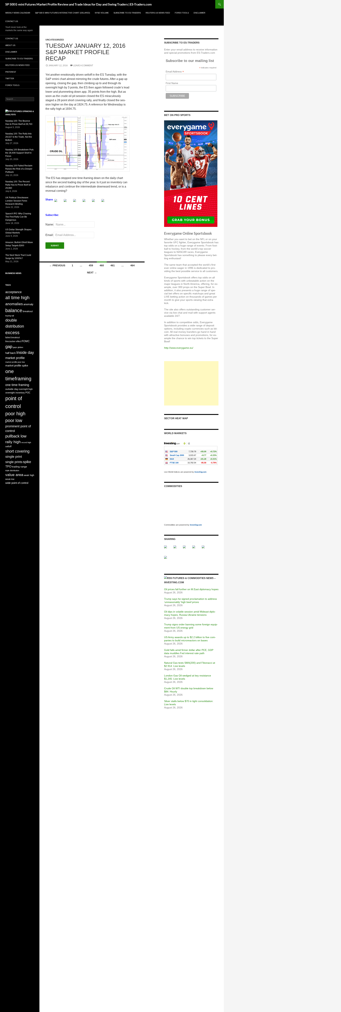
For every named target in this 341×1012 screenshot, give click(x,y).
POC (27, 392)
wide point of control (16, 482)
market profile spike (16, 365)
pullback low (15, 436)
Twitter (9, 78)
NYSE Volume (102, 13)
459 (91, 265)
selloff (8, 446)
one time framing (17, 385)
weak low (9, 479)
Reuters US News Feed (158, 13)
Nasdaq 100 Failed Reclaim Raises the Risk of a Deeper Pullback (18, 168)
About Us (10, 45)
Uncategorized (54, 40)
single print (13, 456)
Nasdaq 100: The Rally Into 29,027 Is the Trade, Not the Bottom (18, 136)
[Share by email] (105, 203)
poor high (15, 413)
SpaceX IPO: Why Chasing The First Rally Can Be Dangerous (18, 216)
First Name (172, 83)
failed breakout (12, 337)
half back (10, 353)
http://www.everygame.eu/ (178, 347)
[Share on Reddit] (77, 203)
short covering (17, 451)
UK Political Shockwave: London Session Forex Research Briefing (17, 200)
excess (12, 332)
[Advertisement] (191, 383)
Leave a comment (83, 65)
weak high (29, 475)
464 (132, 265)
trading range (19, 466)
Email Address (175, 71)
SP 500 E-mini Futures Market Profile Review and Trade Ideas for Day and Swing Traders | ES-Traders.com (78, 4)
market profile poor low (15, 362)
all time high (17, 297)
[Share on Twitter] (68, 203)
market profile (15, 358)
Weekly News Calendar (17, 13)
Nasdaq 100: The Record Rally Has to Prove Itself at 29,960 (18, 184)
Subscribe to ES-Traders (127, 13)
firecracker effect (13, 341)
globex (20, 347)
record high (26, 442)
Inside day (25, 352)
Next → (92, 272)
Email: (49, 234)
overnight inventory (15, 392)
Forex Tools (182, 13)
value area (14, 475)
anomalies (14, 304)
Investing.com (200, 472)
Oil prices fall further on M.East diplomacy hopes (191, 589)
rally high (13, 442)
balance (13, 310)
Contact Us (11, 21)
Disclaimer (199, 13)
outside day (11, 389)
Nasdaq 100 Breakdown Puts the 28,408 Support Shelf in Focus (19, 152)
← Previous (57, 265)
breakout (28, 311)
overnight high (26, 389)
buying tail (9, 316)
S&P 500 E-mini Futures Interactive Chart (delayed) (62, 13)
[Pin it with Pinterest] (87, 203)
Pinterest (10, 72)
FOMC (26, 341)
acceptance (13, 292)
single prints (13, 462)
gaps (15, 347)
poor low (13, 420)
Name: (49, 224)
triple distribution (12, 470)
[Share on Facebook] (58, 203)
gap (8, 346)
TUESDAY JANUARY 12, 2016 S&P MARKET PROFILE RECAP (85, 52)
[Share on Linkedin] (96, 203)
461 (112, 265)
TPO (8, 466)
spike (27, 462)
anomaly (28, 304)
